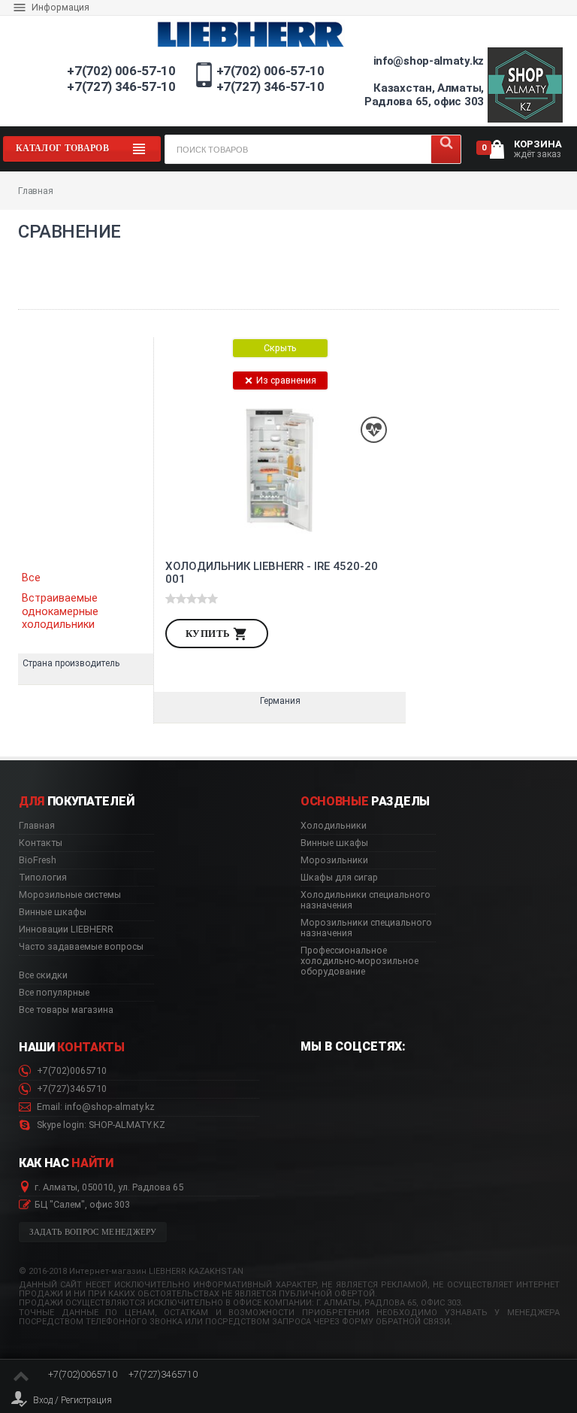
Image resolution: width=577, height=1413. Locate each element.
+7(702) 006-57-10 (121, 70)
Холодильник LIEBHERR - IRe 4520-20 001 (271, 573)
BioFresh (37, 860)
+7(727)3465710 (71, 1089)
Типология (43, 877)
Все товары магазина (66, 1010)
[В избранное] (374, 430)
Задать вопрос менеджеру (93, 1232)
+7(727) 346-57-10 (121, 86)
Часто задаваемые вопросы (81, 946)
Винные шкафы (52, 912)
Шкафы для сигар (339, 877)
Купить (209, 633)
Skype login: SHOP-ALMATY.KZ (100, 1125)
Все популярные (54, 992)
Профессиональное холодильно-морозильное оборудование (359, 961)
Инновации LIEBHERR (66, 929)
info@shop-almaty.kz (428, 61)
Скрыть (280, 347)
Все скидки (43, 975)
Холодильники (334, 825)
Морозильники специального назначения (366, 927)
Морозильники (334, 860)
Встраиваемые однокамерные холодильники (60, 611)
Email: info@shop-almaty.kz (95, 1107)
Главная (37, 825)
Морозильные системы (70, 895)
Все (31, 578)
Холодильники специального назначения (365, 900)
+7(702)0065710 (71, 1071)
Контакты (40, 843)
